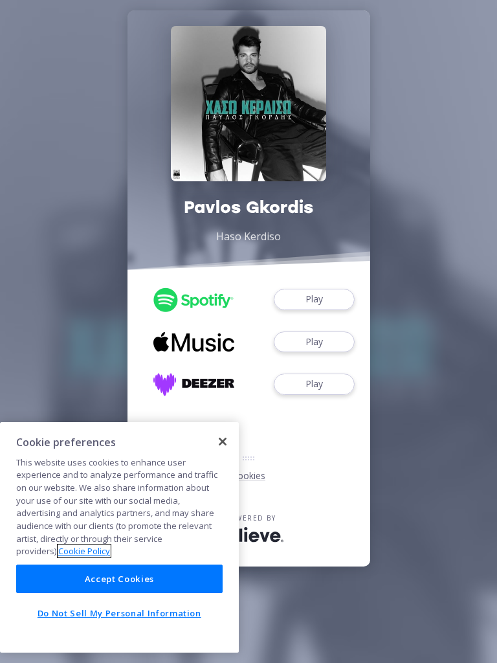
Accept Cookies (119, 579)
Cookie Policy (84, 551)
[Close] (222, 441)
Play (314, 299)
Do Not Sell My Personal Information (119, 613)
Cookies (248, 475)
